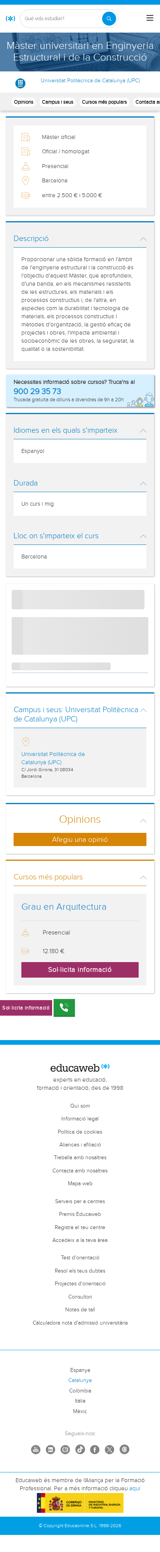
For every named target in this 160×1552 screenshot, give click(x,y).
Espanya (80, 1370)
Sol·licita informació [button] (80, 970)
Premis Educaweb (80, 1214)
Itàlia (80, 1401)
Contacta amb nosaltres (80, 1171)
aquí (134, 1488)
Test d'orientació (80, 1258)
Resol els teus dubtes (80, 1271)
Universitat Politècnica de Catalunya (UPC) (90, 81)
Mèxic (80, 1411)
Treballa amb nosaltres (80, 1158)
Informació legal (80, 1119)
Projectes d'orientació (80, 1284)
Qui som (80, 1106)
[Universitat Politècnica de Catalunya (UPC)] (20, 83)
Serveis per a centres (80, 1201)
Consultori (80, 1297)
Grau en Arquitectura (64, 907)
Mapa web (80, 1184)
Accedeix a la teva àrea (80, 1240)
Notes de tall (80, 1310)
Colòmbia (80, 1391)
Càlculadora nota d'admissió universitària (80, 1323)
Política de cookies (80, 1132)
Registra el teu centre (80, 1227)
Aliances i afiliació (80, 1145)
